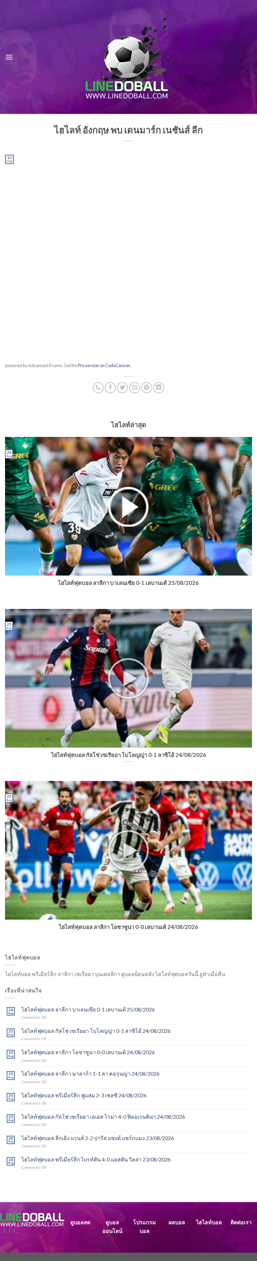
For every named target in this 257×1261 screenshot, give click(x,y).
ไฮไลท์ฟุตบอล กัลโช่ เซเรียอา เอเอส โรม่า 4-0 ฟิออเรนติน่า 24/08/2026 (103, 1116)
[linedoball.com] (129, 57)
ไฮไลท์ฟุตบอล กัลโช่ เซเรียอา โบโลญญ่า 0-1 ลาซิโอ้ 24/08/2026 (96, 1031)
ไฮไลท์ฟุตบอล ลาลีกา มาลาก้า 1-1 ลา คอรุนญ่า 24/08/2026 (90, 1073)
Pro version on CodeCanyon (104, 365)
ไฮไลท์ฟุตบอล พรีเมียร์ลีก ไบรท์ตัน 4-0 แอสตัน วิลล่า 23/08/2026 (96, 1159)
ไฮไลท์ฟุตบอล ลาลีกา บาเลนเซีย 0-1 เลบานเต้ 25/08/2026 (88, 1009)
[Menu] (9, 57)
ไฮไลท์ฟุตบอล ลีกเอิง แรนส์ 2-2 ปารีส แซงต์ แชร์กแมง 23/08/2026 (97, 1138)
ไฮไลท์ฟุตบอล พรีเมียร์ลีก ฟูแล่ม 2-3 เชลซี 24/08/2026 (84, 1095)
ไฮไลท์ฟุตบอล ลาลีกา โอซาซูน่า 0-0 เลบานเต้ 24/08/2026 (88, 1052)
